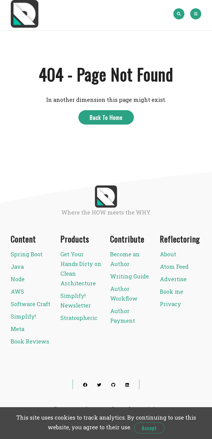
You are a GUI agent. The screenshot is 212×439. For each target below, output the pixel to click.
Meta (17, 328)
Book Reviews (30, 341)
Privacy (170, 304)
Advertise (173, 279)
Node (18, 279)
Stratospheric (78, 317)
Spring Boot (27, 254)
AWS (17, 291)
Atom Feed (174, 266)
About (168, 254)
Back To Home (106, 117)
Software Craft (30, 304)
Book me (171, 291)
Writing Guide (129, 276)
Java (17, 266)
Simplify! (23, 316)
